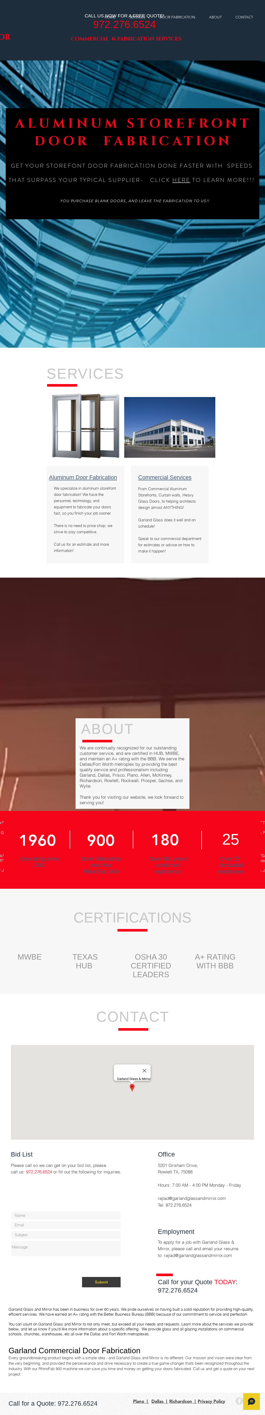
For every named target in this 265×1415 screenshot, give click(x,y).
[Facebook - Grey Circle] (239, 1401)
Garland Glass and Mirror (30, 1309)
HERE (181, 180)
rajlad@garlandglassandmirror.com (192, 1198)
